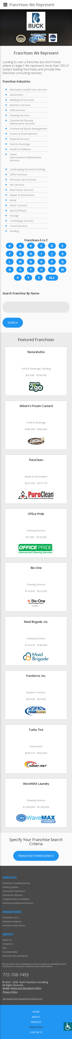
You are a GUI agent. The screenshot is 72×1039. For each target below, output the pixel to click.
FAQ (5, 948)
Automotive (16, 94)
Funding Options (10, 887)
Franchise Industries (12, 921)
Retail (13, 200)
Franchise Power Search (36, 856)
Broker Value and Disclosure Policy (22, 988)
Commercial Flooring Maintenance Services (22, 122)
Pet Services (17, 184)
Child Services (17, 110)
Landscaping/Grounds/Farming (27, 169)
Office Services (18, 174)
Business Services (20, 105)
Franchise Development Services (18, 903)
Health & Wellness (20, 149)
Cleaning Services (20, 115)
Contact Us (8, 944)
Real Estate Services (21, 189)
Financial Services (19, 138)
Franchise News (10, 951)
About (36, 1016)
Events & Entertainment (24, 133)
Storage (14, 215)
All (52, 278)
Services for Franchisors (14, 891)
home (36, 1011)
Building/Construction (22, 99)
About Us (7, 940)
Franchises (36, 1027)
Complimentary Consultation (16, 899)
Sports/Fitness (18, 210)
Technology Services (21, 220)
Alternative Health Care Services (28, 89)
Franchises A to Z (11, 917)
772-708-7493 (16, 975)
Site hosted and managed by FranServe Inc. (23, 998)
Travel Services (18, 225)
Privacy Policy (10, 992)
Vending (14, 231)
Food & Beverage (20, 144)
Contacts (36, 1032)
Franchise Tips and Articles (15, 955)
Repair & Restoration (22, 195)
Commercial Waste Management (28, 128)
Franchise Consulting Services (16, 883)
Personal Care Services (23, 179)
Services (36, 1022)
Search (13, 322)
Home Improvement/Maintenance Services (25, 157)
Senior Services (18, 205)
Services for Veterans (12, 895)
